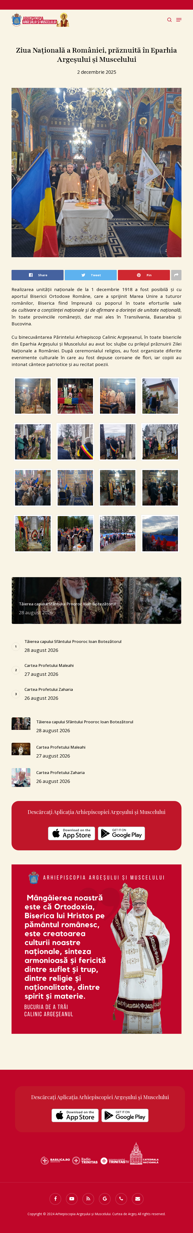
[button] (178, 19)
